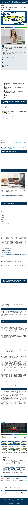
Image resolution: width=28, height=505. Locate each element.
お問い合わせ (22, 499)
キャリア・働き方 (17, 2)
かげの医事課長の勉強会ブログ (14, 1)
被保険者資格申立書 (6, 154)
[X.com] (10, 429)
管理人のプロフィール (24, 2)
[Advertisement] (14, 76)
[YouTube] (13, 429)
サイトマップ (19, 499)
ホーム (2, 2)
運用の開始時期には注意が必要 (8, 94)
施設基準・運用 (13, 2)
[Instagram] (17, 429)
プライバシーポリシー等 (14, 499)
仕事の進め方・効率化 (6, 2)
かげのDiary (20, 2)
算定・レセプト (9, 2)
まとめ (5, 97)
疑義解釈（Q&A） (7, 95)
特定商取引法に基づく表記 (14, 500)
